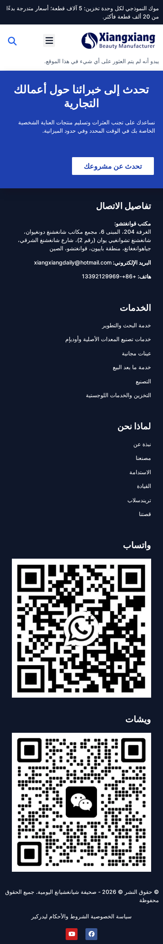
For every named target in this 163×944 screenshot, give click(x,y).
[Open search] (12, 41)
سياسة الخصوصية (111, 916)
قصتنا (145, 513)
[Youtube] (72, 934)
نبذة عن (142, 444)
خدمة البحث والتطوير (126, 325)
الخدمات (135, 307)
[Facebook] (91, 934)
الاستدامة (140, 472)
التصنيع (143, 381)
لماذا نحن (134, 426)
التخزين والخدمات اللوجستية (118, 395)
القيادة (144, 485)
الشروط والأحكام (69, 916)
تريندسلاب (139, 500)
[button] (49, 40)
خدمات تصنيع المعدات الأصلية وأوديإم (108, 339)
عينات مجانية (136, 353)
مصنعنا (143, 457)
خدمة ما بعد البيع (132, 367)
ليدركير (39, 916)
